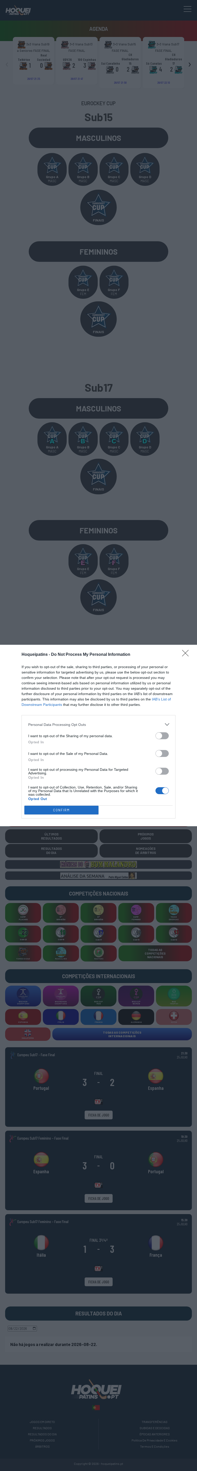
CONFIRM (61, 810)
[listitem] (98, 724)
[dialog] (98, 735)
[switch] (162, 735)
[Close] (187, 655)
